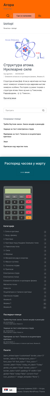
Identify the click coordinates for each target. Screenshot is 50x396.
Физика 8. (41, 77)
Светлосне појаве (11, 296)
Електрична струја (11, 273)
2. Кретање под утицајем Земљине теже (21, 243)
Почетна (6, 28)
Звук (5, 141)
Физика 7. (7, 303)
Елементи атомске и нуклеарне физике (20, 77)
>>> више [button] (25, 172)
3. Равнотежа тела (11, 246)
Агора (8, 5)
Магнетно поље (10, 284)
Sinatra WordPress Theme (34, 391)
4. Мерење (8, 254)
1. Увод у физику (10, 235)
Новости (7, 288)
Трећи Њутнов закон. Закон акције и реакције (23, 124)
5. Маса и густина (10, 262)
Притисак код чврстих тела (15, 146)
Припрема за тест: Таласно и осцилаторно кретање (22, 135)
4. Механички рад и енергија (15, 258)
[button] (24, 15)
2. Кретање (8, 239)
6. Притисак (8, 269)
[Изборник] (39, 16)
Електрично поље (11, 277)
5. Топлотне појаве (11, 265)
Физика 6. (7, 299)
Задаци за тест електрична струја (18, 129)
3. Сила (6, 250)
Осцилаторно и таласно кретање (17, 292)
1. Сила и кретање (11, 231)
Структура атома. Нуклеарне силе (18, 67)
